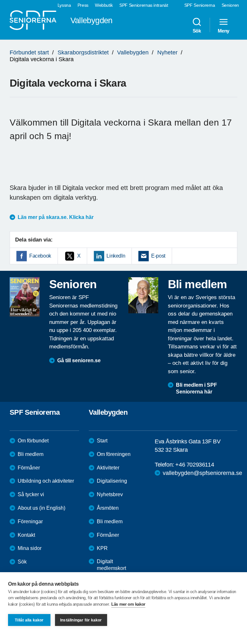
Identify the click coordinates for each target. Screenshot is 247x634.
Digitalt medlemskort (111, 565)
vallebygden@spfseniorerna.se (202, 473)
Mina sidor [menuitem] (29, 548)
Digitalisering (112, 481)
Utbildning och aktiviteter (46, 481)
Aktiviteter (108, 467)
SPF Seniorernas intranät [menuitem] (143, 5)
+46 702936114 (194, 464)
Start (102, 440)
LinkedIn (115, 256)
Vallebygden (133, 52)
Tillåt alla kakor (29, 620)
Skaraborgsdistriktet (83, 52)
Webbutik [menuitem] (104, 5)
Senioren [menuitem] (230, 5)
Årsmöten (108, 508)
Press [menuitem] (83, 5)
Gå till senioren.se (79, 360)
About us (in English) (41, 508)
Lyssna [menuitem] (64, 5)
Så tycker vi (31, 494)
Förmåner (29, 467)
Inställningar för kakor (81, 620)
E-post (158, 256)
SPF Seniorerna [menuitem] (199, 5)
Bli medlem (30, 454)
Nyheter (167, 52)
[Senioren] (25, 297)
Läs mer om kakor (128, 604)
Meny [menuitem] (223, 30)
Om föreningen (114, 454)
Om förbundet (33, 440)
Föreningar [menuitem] (30, 521)
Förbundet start (29, 52)
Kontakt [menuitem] (26, 535)
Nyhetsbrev (110, 494)
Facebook (40, 256)
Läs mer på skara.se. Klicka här (56, 217)
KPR (102, 548)
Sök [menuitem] (197, 30)
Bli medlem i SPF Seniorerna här (196, 388)
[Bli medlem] (143, 295)
